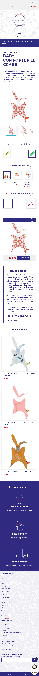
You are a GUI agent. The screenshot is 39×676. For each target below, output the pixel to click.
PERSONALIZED (6, 589)
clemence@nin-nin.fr (7, 646)
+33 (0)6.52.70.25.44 (7, 643)
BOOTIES (4, 578)
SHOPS (5, 635)
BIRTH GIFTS (5, 591)
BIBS (3, 581)
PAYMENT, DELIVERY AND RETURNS (12, 600)
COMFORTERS (5, 575)
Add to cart (24, 258)
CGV (3, 608)
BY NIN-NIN (5, 594)
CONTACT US (5, 615)
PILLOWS (4, 586)
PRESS (3, 613)
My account (6, 618)
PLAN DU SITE (5, 605)
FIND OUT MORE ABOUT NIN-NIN (12, 632)
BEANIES (4, 583)
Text (31, 221)
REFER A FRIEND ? (7, 621)
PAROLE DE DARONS (9, 638)
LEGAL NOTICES (6, 602)
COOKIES (4, 610)
